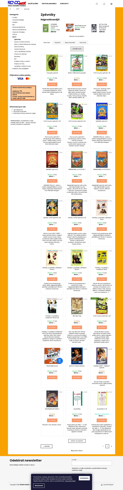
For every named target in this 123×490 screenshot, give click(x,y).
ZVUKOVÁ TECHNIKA (18, 32)
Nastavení (39, 486)
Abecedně (83, 42)
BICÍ (13, 25)
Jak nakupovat (18, 110)
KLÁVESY (15, 22)
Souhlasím (84, 478)
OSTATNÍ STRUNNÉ (18, 20)
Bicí (15, 59)
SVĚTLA (14, 34)
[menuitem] (33, 3)
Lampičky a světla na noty (22, 66)
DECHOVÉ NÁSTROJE (18, 27)
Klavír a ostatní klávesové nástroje (25, 44)
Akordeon (17, 56)
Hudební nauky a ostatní (22, 61)
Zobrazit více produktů (76, 36)
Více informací (70, 481)
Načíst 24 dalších (77, 441)
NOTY (14, 37)
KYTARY (14, 17)
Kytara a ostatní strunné (22, 42)
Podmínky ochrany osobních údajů (24, 113)
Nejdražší (57, 42)
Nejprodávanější (70, 42)
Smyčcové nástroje (20, 54)
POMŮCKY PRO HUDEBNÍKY (20, 69)
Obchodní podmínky (19, 111)
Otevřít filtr (77, 49)
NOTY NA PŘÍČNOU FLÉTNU (23, 51)
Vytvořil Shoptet (108, 485)
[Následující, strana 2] (107, 446)
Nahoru (47, 446)
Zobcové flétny (19, 47)
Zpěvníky (17, 39)
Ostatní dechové (19, 49)
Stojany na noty (19, 64)
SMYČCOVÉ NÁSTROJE (19, 30)
